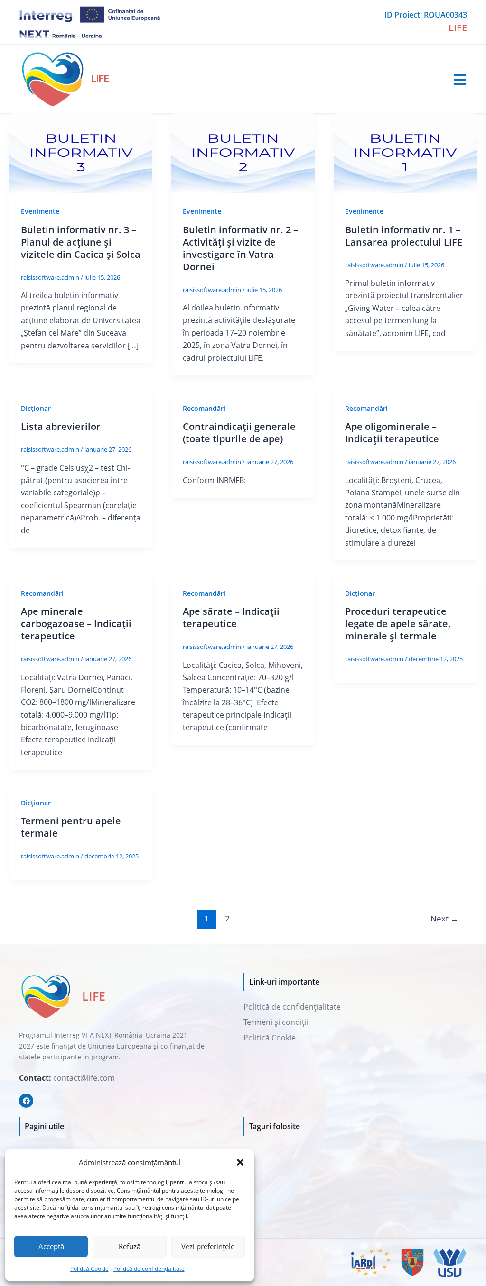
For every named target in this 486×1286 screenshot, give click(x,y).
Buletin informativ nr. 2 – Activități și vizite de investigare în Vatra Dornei (240, 248)
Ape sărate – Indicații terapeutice (231, 617)
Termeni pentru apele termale (71, 826)
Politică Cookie (89, 1269)
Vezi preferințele (207, 1246)
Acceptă (51, 1246)
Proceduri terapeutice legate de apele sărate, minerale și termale (397, 623)
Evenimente (40, 211)
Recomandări (204, 408)
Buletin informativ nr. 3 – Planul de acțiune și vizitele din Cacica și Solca (80, 242)
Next (444, 918)
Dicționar (36, 408)
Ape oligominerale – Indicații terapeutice (392, 432)
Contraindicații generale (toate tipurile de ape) (239, 432)
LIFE (100, 78)
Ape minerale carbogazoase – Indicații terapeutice (76, 623)
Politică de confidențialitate (149, 1269)
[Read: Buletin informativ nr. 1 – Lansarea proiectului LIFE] (405, 152)
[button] (240, 1162)
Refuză (129, 1246)
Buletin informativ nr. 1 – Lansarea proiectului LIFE (403, 235)
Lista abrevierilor (61, 426)
